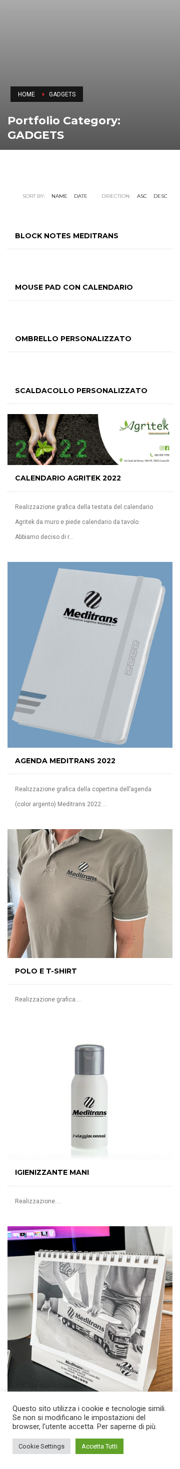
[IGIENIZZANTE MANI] (90, 1091)
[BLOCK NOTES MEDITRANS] (90, 215)
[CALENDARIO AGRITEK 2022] (90, 439)
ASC (142, 196)
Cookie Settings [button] (41, 1446)
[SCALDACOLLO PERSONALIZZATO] (90, 370)
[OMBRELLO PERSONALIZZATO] (90, 318)
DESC (161, 196)
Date (81, 196)
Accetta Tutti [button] (100, 1446)
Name (60, 196)
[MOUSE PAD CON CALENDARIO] (90, 266)
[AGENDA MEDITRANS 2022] (90, 655)
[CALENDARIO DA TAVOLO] (90, 1311)
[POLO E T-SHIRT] (90, 893)
